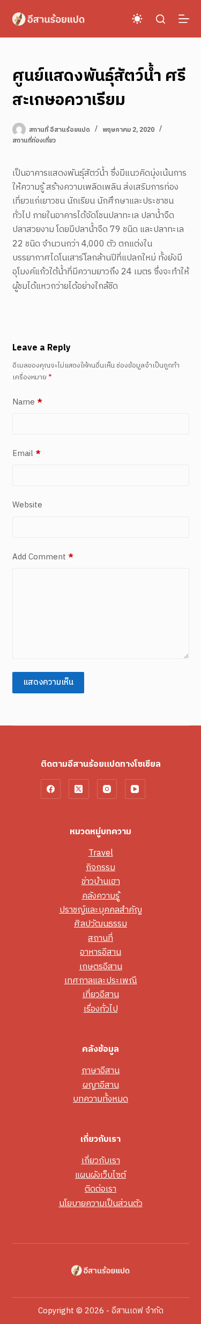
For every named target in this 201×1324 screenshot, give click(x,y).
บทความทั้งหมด (100, 1099)
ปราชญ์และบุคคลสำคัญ (100, 910)
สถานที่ (100, 938)
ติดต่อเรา (100, 1189)
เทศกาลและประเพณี (100, 981)
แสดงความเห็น (48, 682)
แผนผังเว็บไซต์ (100, 1175)
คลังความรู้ (101, 896)
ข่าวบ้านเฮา (100, 881)
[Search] (160, 19)
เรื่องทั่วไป (101, 1009)
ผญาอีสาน (101, 1085)
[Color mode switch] (137, 18)
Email (26, 453)
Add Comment (42, 557)
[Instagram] (107, 789)
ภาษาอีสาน (100, 1071)
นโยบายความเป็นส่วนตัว (101, 1203)
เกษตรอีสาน (100, 967)
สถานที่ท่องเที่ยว (34, 141)
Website (27, 505)
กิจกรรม (100, 868)
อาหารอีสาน (100, 952)
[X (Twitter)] (79, 789)
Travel (100, 853)
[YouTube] (135, 789)
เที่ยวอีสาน (101, 995)
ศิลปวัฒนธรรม (100, 924)
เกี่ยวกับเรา (100, 1161)
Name (27, 402)
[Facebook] (51, 789)
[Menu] (183, 18)
